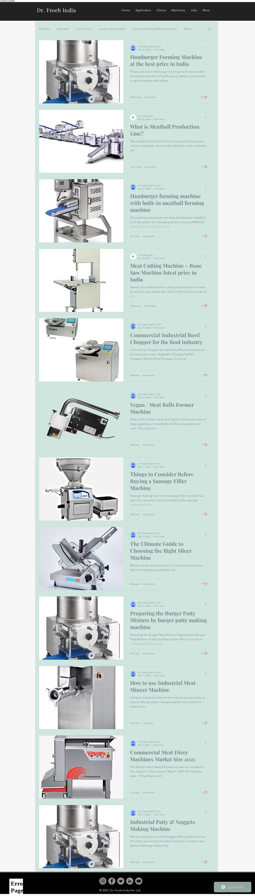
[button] (209, 29)
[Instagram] (102, 881)
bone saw (63, 29)
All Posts (44, 29)
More (187, 29)
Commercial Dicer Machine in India (155, 29)
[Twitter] (120, 881)
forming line (83, 29)
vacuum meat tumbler (112, 29)
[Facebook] (111, 881)
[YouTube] (138, 881)
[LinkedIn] (129, 881)
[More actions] (207, 48)
